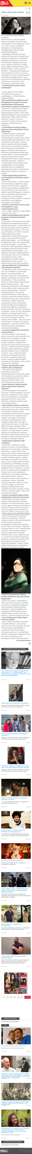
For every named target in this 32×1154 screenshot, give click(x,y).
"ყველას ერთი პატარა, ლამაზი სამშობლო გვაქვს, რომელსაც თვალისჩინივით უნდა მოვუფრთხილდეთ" (14, 890)
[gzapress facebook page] (26, 3)
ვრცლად (28, 679)
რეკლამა (28, 1150)
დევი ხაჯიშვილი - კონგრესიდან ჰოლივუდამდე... (11, 924)
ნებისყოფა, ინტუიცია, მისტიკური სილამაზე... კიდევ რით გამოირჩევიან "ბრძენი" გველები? (15, 766)
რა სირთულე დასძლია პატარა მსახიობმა (13, 1046)
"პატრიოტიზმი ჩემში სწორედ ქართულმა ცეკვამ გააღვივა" (14, 957)
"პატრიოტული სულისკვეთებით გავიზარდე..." (15, 703)
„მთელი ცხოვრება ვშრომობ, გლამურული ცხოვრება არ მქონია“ (14, 798)
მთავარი (22, 1150)
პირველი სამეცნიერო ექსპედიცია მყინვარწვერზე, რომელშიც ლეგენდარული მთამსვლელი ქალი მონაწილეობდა (15, 1103)
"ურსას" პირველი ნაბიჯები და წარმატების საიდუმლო (14, 734)
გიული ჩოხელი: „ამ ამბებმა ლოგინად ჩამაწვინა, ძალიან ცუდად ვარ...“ (13, 831)
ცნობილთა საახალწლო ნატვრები (12, 860)
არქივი (27, 997)
